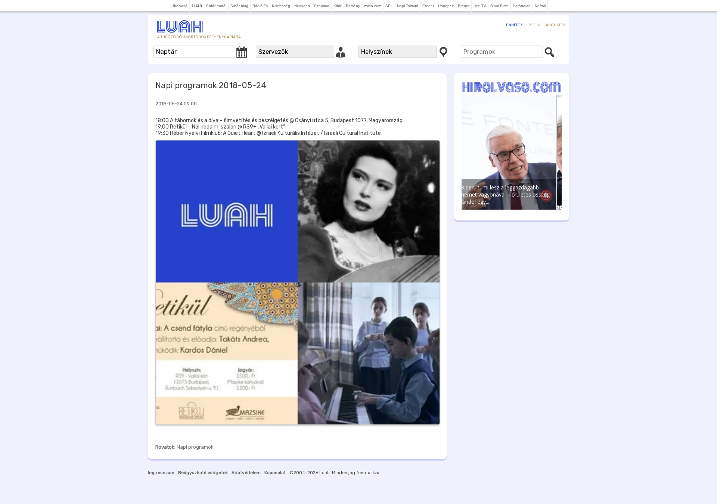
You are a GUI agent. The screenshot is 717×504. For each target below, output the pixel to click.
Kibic (337, 6)
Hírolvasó (179, 6)
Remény (353, 6)
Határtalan (522, 6)
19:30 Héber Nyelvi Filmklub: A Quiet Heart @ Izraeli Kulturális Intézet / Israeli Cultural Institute (268, 133)
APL (389, 6)
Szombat (321, 6)
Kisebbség (281, 6)
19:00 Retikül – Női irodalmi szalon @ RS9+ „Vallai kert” (220, 127)
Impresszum (161, 472)
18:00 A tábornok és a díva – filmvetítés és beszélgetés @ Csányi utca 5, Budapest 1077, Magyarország (279, 120)
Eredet (428, 6)
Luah (324, 472)
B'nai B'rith (499, 6)
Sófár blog (239, 6)
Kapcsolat (275, 472)
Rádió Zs (260, 6)
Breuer (463, 6)
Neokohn (302, 6)
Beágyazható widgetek (203, 472)
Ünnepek (446, 6)
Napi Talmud (407, 6)
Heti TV (480, 6)
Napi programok (195, 447)
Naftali (540, 6)
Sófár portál (216, 6)
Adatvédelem (246, 472)
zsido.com (372, 6)
